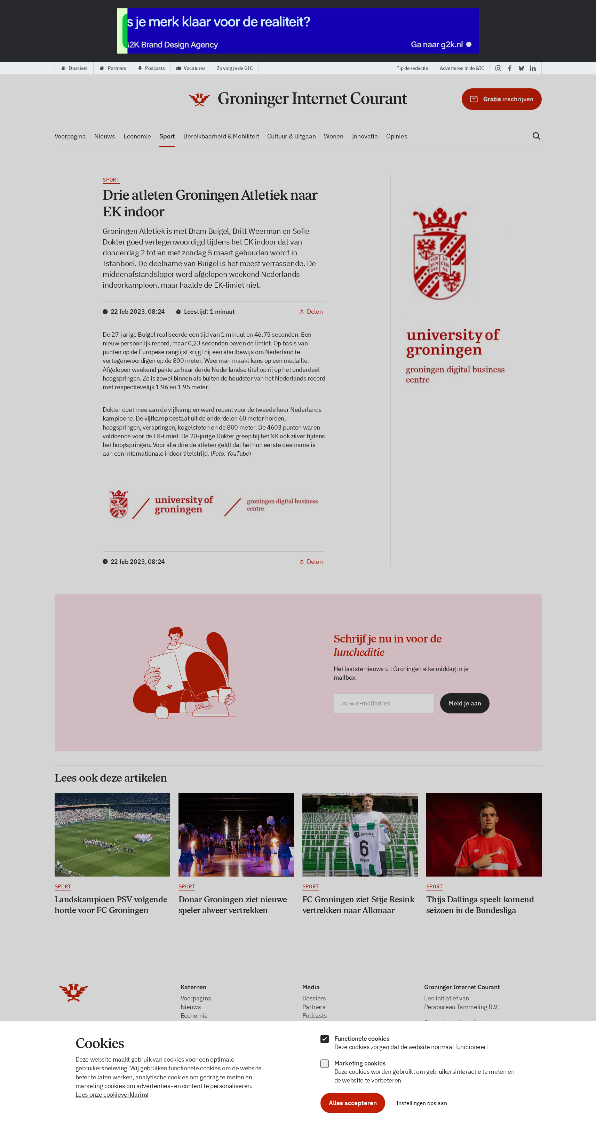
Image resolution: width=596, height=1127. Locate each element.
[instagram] (498, 68)
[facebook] (510, 68)
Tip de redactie (412, 68)
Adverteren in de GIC (462, 68)
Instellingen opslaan (421, 1103)
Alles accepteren (353, 1103)
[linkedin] (533, 68)
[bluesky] (521, 68)
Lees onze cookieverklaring (112, 1094)
